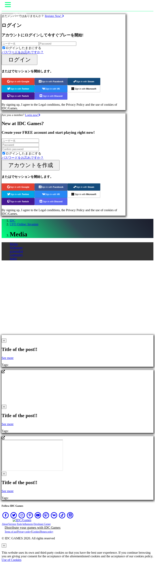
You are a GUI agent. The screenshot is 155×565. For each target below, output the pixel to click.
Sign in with (19, 81)
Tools (19, 524)
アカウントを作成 (30, 165)
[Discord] (70, 515)
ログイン (19, 59)
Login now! (32, 115)
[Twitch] (46, 515)
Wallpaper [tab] (16, 247)
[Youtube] (38, 515)
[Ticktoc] (62, 515)
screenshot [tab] (16, 251)
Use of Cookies (11, 560)
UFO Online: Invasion (24, 224)
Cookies (36, 531)
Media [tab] (14, 244)
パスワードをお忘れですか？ (23, 52)
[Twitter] (14, 515)
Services (12, 524)
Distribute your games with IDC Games (33, 527)
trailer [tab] (13, 258)
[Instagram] (22, 515)
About (5, 524)
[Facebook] (6, 515)
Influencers (27, 524)
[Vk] (54, 515)
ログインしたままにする (23, 48)
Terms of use (11, 531)
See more (8, 358)
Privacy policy (24, 531)
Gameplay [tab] (16, 255)
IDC (12, 220)
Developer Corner (42, 524)
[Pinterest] (30, 515)
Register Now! (53, 16)
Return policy (46, 531)
